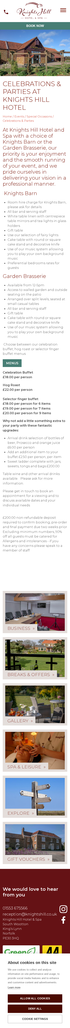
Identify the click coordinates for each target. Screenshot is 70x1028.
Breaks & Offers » (30, 674)
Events (19, 116)
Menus (12, 363)
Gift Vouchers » (28, 859)
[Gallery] (35, 704)
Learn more (14, 987)
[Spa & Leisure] (35, 750)
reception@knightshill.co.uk (30, 914)
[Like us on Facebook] (63, 909)
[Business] (35, 612)
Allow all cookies (35, 998)
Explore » (20, 813)
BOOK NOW (35, 25)
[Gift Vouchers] (35, 843)
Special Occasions (39, 116)
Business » (21, 628)
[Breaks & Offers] (35, 658)
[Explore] (35, 796)
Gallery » (20, 720)
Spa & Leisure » (26, 767)
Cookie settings (35, 1019)
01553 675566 (15, 908)
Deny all (35, 1008)
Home (7, 116)
